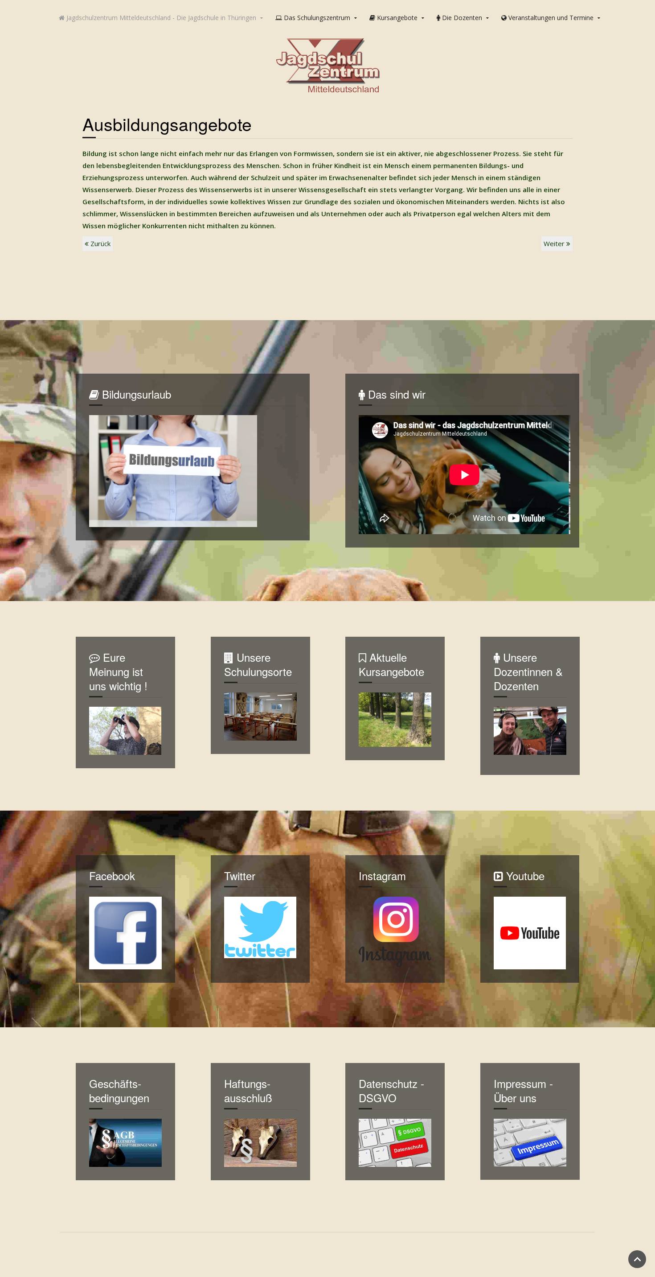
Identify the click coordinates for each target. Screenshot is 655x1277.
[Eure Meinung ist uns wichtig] (125, 729)
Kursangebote (396, 17)
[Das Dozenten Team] (530, 729)
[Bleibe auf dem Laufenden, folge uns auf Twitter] (260, 926)
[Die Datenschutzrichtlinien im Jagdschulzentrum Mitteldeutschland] (395, 1141)
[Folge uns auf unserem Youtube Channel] (530, 932)
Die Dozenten (461, 17)
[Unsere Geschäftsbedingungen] (125, 1141)
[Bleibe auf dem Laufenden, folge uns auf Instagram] (395, 931)
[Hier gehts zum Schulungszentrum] (260, 715)
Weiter (555, 243)
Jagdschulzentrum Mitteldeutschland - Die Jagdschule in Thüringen (160, 17)
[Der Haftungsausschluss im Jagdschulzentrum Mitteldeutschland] (260, 1141)
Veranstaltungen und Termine (550, 17)
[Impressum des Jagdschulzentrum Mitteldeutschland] (530, 1141)
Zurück (100, 243)
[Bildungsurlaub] (173, 470)
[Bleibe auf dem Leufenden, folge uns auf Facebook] (125, 932)
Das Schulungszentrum (316, 17)
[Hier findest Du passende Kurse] (395, 718)
